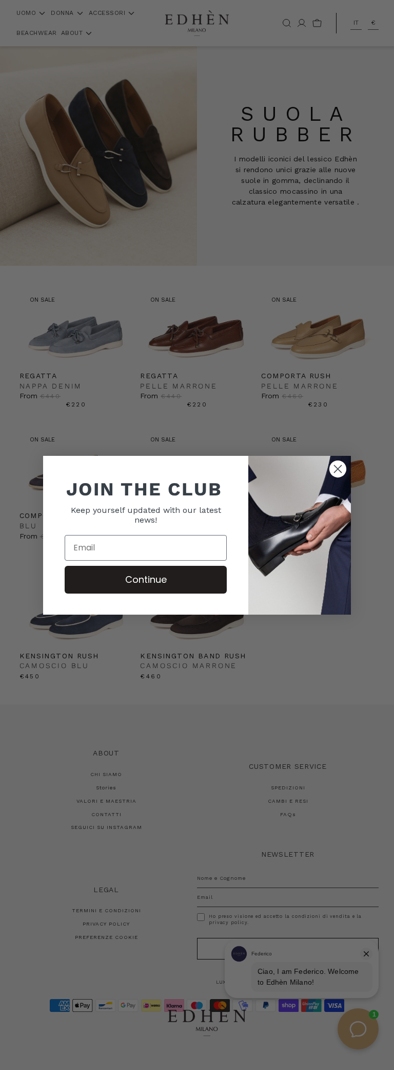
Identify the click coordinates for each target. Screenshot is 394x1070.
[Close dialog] (338, 469)
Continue (146, 579)
